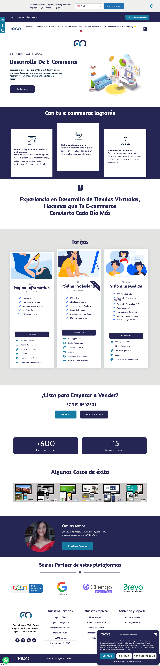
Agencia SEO (31, 27)
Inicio (12, 54)
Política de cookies (119, 661)
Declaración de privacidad (133, 661)
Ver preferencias (144, 656)
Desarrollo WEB (97, 27)
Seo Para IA (44, 27)
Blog (131, 27)
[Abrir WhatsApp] (5, 660)
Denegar (124, 656)
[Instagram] (23, 640)
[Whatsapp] (29, 640)
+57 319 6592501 (80, 404)
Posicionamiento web (58, 27)
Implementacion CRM (116, 27)
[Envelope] (34, 640)
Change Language (114, 6)
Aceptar (107, 656)
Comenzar (32, 334)
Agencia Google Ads (79, 27)
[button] (155, 635)
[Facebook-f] (17, 640)
